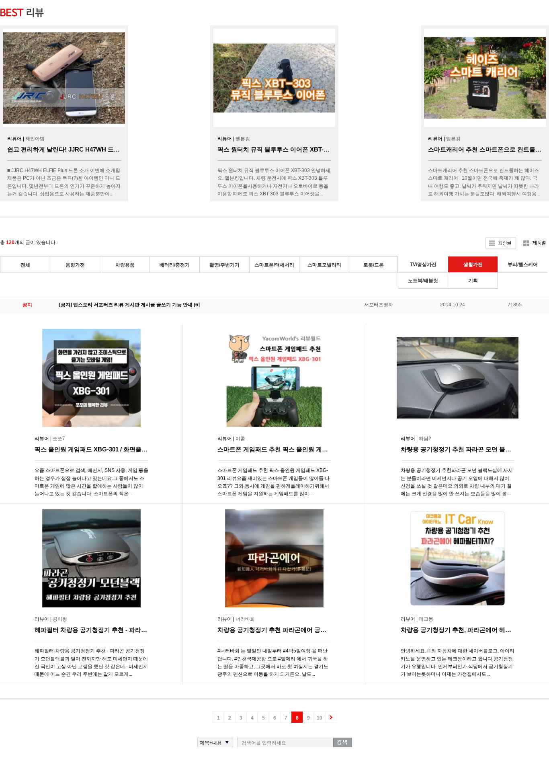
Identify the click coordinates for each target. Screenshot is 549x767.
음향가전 (75, 265)
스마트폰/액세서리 (274, 265)
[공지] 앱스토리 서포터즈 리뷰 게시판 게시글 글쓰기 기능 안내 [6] (129, 305)
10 (319, 718)
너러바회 (245, 619)
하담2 (425, 438)
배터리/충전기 (175, 265)
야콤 (240, 438)
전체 (25, 265)
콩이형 (60, 619)
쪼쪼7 (59, 438)
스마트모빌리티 (324, 265)
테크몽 (426, 619)
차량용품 (125, 265)
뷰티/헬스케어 (523, 264)
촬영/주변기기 (224, 265)
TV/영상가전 (423, 264)
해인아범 (35, 139)
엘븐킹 (243, 139)
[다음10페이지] (330, 717)
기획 (473, 280)
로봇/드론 (373, 265)
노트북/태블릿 (423, 280)
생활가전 (473, 264)
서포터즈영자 (378, 305)
